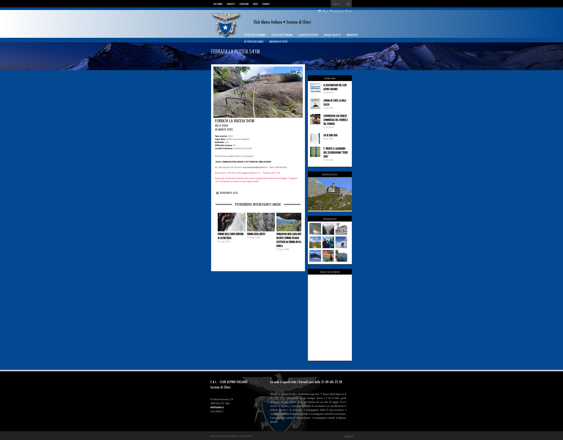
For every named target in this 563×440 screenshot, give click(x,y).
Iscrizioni (244, 3)
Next (218, 224)
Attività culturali (253, 41)
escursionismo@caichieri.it (255, 167)
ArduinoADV (246, 436)
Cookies (265, 3)
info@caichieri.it (217, 407)
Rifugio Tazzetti (332, 35)
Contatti (231, 3)
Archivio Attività (278, 41)
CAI (326, 11)
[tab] (258, 193)
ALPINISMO (337, 11)
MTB (349, 11)
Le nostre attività (308, 35)
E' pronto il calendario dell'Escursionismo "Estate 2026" (335, 152)
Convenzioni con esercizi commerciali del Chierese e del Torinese (335, 120)
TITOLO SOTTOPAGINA (254, 35)
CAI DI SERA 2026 (330, 135)
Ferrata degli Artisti (256, 234)
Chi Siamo (217, 3)
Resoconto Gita (229, 193)
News (255, 3)
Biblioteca (352, 35)
